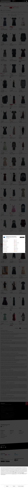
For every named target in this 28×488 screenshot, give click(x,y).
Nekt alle (14, 486)
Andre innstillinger (20, 486)
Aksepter (7, 486)
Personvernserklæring (3, 474)
